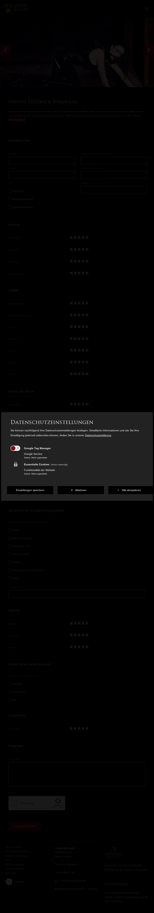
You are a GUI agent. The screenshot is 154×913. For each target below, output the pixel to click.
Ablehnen (80, 490)
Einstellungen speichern (30, 490)
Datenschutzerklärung (98, 435)
